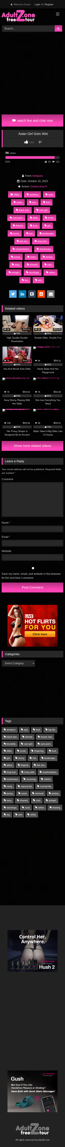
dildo (35, 217)
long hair (42, 241)
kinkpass (37, 175)
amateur (34, 194)
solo (49, 264)
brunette (11, 743)
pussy (17, 256)
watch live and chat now (34, 120)
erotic (51, 217)
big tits (51, 729)
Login (37, 4)
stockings (34, 272)
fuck (35, 225)
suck (27, 807)
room (33, 256)
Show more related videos (32, 446)
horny (16, 233)
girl (48, 225)
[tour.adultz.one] (27, 16)
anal (50, 194)
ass (34, 202)
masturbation (22, 249)
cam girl (43, 210)
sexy (17, 264)
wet (40, 280)
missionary (45, 249)
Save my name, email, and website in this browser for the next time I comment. (31, 575)
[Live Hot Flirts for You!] (33, 645)
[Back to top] (54, 1137)
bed (48, 202)
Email (6, 536)
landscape (47, 233)
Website (6, 551)
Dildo (16, 194)
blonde (28, 736)
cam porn (18, 217)
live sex (24, 241)
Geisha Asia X (38, 186)
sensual (39, 793)
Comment (7, 479)
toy (26, 280)
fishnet (19, 225)
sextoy (49, 256)
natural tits (26, 786)
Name (6, 522)
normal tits (45, 786)
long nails (29, 772)
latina (9, 765)
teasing (56, 807)
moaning (31, 779)
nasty (9, 786)
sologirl (15, 272)
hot (30, 233)
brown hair (46, 736)
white (33, 814)
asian (19, 202)
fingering (39, 750)
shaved (33, 264)
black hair (24, 210)
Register (49, 4)
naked (47, 779)
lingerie (24, 765)
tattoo (52, 272)
